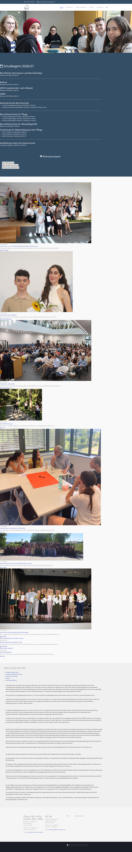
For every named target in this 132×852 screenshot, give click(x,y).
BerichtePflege (4, 250)
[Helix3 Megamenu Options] (106, 7)
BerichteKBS (3, 646)
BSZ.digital (100, 7)
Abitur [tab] (8, 678)
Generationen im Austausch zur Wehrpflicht (12, 528)
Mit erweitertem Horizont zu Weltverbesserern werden (16, 563)
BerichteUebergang (5, 319)
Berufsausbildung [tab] (11, 680)
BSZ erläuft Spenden (6, 652)
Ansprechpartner (81, 7)
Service (91, 7)
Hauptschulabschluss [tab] (12, 672)
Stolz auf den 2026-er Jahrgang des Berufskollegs (14, 632)
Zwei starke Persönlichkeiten (8, 315)
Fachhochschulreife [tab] (12, 676)
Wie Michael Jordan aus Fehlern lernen (11, 642)
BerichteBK (3, 636)
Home (61, 7)
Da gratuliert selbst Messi (7, 384)
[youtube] (70, 2)
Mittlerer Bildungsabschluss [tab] (14, 674)
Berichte (2, 428)
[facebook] (67, 2)
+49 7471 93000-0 (30, 2)
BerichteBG (3, 567)
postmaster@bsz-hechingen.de (47, 2)
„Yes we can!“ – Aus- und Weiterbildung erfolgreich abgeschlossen (19, 246)
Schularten (69, 7)
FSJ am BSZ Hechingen (6, 424)
